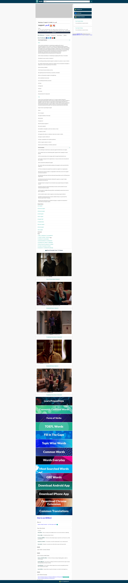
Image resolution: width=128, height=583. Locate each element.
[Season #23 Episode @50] (64, 577)
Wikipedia (65, 35)
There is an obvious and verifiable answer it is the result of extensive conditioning (53, 532)
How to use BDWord (44, 518)
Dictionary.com (53, 35)
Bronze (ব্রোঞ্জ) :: (40, 535)
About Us (79, 34)
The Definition (48, 35)
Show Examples (54, 147)
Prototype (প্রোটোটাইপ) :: (42, 537)
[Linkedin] (51, 38)
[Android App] (54, 489)
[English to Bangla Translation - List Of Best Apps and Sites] (57, 524)
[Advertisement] (54, 11)
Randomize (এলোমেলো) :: (42, 541)
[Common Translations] (54, 514)
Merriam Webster (59, 35)
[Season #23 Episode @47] (68, 577)
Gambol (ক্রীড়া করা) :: (41, 561)
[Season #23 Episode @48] (67, 577)
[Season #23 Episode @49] (66, 577)
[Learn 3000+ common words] (54, 455)
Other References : (41, 35)
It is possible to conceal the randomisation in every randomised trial (53, 541)
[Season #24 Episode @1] (63, 577)
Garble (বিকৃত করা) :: (41, 565)
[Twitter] (49, 38)
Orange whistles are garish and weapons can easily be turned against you (52, 569)
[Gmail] (53, 38)
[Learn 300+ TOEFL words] (54, 430)
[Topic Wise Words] (54, 447)
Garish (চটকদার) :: (40, 569)
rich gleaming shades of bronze (45, 535)
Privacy (83, 34)
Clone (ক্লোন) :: (40, 544)
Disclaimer (87, 34)
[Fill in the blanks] (54, 438)
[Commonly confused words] (54, 413)
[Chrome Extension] (54, 506)
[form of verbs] (54, 421)
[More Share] (54, 38)
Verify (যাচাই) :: (40, 532)
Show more (54, 32)
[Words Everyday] (54, 464)
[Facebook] (47, 38)
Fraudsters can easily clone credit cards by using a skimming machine (52, 544)
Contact (91, 34)
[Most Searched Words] (54, 472)
